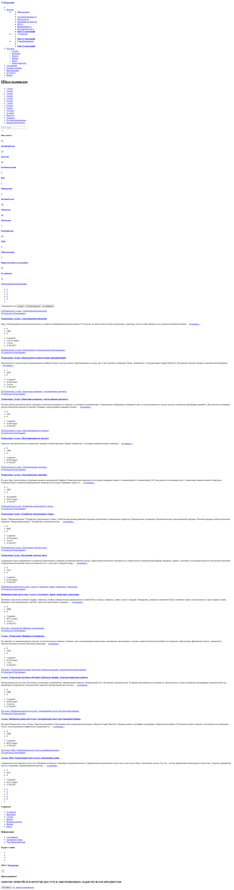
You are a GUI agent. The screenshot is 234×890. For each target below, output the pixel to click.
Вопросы (16, 53)
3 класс (9, 93)
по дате (20, 306)
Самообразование (25, 41)
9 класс (9, 108)
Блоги (14, 61)
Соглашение (12, 837)
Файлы (15, 58)
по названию (48, 306)
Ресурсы (10, 48)
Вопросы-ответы (14, 822)
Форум (15, 56)
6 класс (9, 101)
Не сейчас (6, 887)
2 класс (9, 91)
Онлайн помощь (14, 68)
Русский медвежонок (16, 120)
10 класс (10, 110)
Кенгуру (10, 115)
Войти (9, 75)
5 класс (9, 98)
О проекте (11, 812)
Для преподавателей (15, 842)
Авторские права (14, 839)
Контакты (11, 814)
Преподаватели (19, 63)
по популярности (33, 306)
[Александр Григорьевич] (13, 313)
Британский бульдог (15, 123)
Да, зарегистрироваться (23, 887)
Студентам (22, 34)
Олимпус (10, 118)
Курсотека (13, 865)
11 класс (10, 113)
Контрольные (12, 70)
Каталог (10, 9)
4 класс (9, 96)
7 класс (9, 103)
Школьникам (23, 12)
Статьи (15, 51)
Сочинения (11, 65)
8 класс (9, 105)
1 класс (9, 88)
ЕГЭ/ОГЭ (10, 73)
